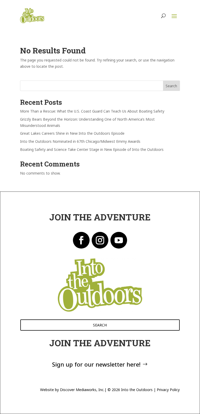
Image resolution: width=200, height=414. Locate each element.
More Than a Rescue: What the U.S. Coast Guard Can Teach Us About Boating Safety (92, 111)
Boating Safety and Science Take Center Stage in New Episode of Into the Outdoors (92, 149)
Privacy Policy (168, 389)
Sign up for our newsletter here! (96, 364)
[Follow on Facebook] (81, 240)
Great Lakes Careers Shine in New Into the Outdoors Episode (72, 133)
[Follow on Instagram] (100, 240)
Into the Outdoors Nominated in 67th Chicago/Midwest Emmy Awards (80, 141)
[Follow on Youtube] (118, 240)
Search (171, 85)
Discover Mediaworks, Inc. (82, 389)
